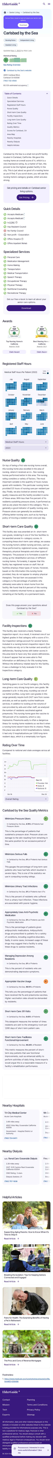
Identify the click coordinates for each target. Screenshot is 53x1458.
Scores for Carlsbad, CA (16, 130)
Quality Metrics (13, 127)
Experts (6, 1414)
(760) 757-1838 (10, 1181)
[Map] (26, 1086)
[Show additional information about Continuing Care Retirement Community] (16, 222)
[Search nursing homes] (44, 3)
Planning (31, 1399)
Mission (5, 1404)
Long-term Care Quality (16, 120)
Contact (6, 1399)
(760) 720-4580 (10, 81)
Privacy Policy (33, 1409)
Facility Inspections (15, 116)
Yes (20, 613)
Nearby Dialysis (13, 142)
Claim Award (14, 352)
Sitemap (31, 1414)
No (35, 613)
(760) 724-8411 (10, 1138)
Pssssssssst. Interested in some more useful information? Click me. (31, 1450)
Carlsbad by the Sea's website (19, 70)
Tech (4, 1409)
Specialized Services (15, 101)
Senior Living (14, 12)
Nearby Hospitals (14, 138)
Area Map (11, 134)
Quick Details (12, 98)
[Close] (48, 1450)
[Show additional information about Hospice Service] (22, 238)
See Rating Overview (11, 65)
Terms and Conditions (37, 1404)
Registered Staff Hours (16, 105)
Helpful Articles (13, 145)
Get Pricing (24, 197)
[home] (11, 4)
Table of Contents (12, 94)
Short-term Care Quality (16, 112)
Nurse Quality (12, 108)
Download (23, 25)
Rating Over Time (14, 123)
